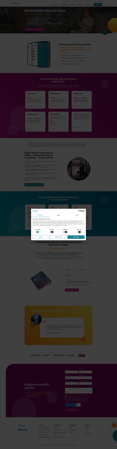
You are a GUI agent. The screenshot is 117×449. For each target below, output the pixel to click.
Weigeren (41, 237)
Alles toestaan (76, 237)
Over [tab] (77, 215)
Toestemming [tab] (40, 215)
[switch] (51, 232)
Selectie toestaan (58, 237)
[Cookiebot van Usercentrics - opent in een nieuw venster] (79, 211)
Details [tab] (58, 215)
